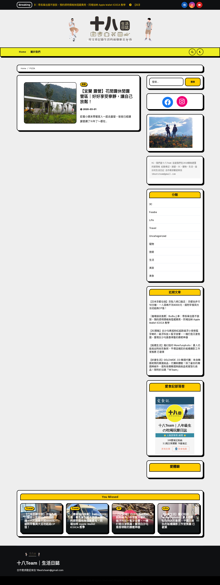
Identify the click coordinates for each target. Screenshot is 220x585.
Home (22, 52)
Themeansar (135, 580)
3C (150, 204)
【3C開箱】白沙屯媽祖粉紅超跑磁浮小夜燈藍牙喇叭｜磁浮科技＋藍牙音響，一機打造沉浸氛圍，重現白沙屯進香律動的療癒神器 (174, 334)
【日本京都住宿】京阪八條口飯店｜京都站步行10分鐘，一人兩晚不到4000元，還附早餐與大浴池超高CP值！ (174, 305)
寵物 (151, 244)
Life (151, 220)
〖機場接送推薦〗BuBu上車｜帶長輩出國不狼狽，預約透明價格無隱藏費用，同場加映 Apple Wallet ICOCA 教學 (174, 319)
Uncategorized (157, 236)
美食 (151, 275)
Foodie (153, 212)
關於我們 (35, 52)
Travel (152, 228)
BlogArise (119, 580)
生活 (151, 259)
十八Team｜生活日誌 (38, 563)
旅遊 (84, 84)
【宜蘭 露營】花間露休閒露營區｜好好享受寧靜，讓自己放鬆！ (106, 96)
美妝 (151, 267)
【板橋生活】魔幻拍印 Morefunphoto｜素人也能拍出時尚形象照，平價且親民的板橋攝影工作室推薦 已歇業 (174, 348)
